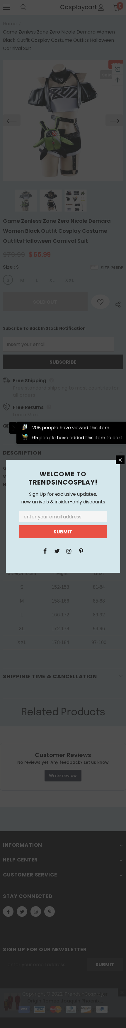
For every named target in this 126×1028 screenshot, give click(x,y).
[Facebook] (44, 550)
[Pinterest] (80, 550)
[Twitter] (56, 550)
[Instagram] (68, 550)
